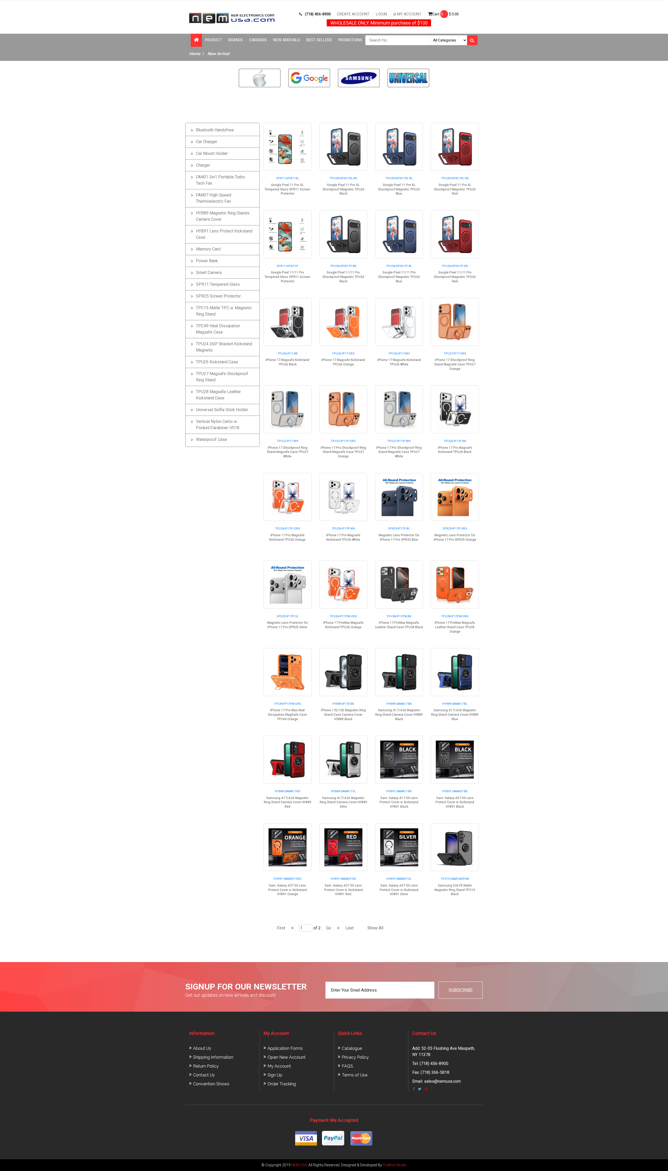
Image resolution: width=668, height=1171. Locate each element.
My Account (408, 14)
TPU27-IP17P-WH (399, 441)
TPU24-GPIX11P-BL (399, 266)
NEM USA (299, 1165)
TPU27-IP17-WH (287, 441)
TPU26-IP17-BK (287, 353)
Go (328, 927)
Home (194, 53)
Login (381, 14)
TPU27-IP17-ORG (455, 353)
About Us (202, 1048)
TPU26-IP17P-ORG (287, 528)
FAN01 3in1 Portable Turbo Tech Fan (220, 180)
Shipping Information (213, 1057)
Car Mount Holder (212, 153)
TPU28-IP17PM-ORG (455, 616)
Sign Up (274, 1075)
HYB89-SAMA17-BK (399, 704)
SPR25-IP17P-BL (399, 528)
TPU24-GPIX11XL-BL (399, 178)
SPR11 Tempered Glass (218, 284)
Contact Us (204, 1075)
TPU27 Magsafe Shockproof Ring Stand (222, 376)
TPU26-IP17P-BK (455, 441)
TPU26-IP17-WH (399, 353)
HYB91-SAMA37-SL (398, 879)
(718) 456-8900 (318, 14)
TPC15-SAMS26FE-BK (455, 879)
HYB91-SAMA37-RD (343, 879)
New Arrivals (286, 40)
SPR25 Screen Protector (218, 296)
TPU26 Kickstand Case (217, 361)
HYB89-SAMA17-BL (454, 704)
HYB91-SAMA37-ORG (287, 879)
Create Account (353, 14)
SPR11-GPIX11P (287, 266)
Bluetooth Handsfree (215, 129)
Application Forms (285, 1048)
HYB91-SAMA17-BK (399, 791)
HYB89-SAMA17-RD (287, 791)
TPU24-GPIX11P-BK (343, 266)
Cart (445, 14)
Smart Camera (209, 272)
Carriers (258, 40)
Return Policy (206, 1066)
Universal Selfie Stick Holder (222, 409)
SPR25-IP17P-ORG (455, 528)
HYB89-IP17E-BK (343, 704)
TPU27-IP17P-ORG (343, 441)
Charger (203, 165)
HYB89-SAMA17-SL (343, 791)
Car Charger (206, 141)
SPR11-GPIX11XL (287, 178)
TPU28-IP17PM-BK (398, 616)
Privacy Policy (355, 1057)
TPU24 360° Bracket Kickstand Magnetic (224, 347)
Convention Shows (211, 1083)
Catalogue (352, 1048)
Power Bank (207, 260)
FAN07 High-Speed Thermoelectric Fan (213, 198)
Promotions (350, 40)
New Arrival (218, 53)
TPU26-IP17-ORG (343, 353)
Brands (235, 40)
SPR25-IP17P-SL (288, 616)
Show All (375, 927)
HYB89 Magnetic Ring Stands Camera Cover (222, 216)
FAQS (347, 1066)
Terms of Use (354, 1075)
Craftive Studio (395, 1165)
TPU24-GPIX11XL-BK (343, 178)
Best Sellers (319, 40)
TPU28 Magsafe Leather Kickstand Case (218, 394)
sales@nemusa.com (442, 1081)
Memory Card (208, 249)
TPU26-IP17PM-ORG (343, 616)
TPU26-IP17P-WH (343, 528)
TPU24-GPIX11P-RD (455, 266)
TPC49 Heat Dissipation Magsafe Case (218, 329)
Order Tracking (281, 1083)
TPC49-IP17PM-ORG (287, 704)
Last (349, 927)
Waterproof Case (211, 439)
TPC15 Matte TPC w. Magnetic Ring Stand (224, 311)
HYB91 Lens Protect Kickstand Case (224, 234)
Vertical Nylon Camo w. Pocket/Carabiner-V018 (217, 424)
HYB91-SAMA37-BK (455, 791)
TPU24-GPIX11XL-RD (455, 178)
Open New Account (286, 1057)
